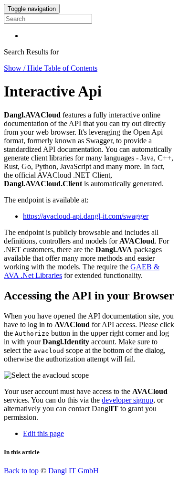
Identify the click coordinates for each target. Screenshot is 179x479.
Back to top (21, 471)
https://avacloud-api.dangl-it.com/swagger (85, 216)
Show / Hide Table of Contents (50, 68)
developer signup (127, 400)
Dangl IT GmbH (73, 471)
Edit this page (43, 433)
